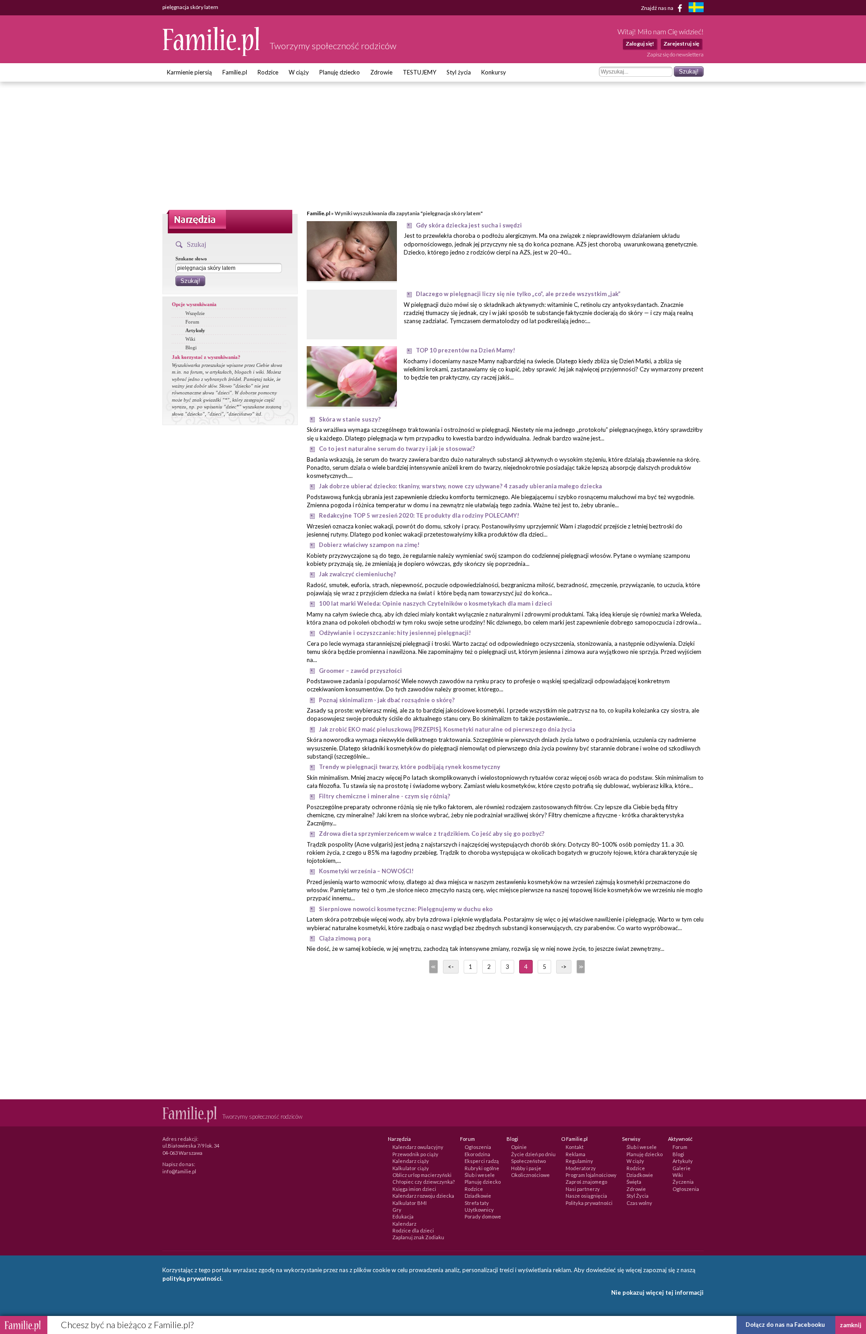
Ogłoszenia (478, 1147)
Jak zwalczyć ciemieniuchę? (357, 574)
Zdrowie (381, 72)
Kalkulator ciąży (410, 1168)
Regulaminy (579, 1161)
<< (432, 966)
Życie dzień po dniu (533, 1154)
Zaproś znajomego (586, 1182)
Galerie (682, 1168)
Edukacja (403, 1216)
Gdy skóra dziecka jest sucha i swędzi (469, 225)
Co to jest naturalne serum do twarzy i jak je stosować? (397, 448)
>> (580, 966)
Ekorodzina (477, 1154)
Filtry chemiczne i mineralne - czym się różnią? (384, 796)
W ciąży (299, 72)
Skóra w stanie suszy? (350, 419)
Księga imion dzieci (414, 1189)
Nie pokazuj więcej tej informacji (657, 1292)
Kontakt (575, 1147)
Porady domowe (483, 1216)
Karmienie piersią (189, 72)
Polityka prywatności (589, 1203)
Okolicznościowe (530, 1175)
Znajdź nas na (657, 7)
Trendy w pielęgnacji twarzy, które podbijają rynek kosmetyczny (409, 766)
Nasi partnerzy (583, 1189)
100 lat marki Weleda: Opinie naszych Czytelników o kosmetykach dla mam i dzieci (435, 603)
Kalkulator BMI (409, 1203)
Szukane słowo (191, 258)
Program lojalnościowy (591, 1175)
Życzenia (683, 1182)
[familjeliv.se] (696, 8)
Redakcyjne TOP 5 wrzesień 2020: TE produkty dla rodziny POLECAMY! (419, 515)
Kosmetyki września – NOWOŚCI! (366, 871)
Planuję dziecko (339, 72)
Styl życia (459, 72)
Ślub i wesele (480, 1175)
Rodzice (268, 72)
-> (564, 966)
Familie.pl (234, 72)
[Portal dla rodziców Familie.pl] (211, 53)
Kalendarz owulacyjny (417, 1147)
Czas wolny (639, 1203)
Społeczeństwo (528, 1161)
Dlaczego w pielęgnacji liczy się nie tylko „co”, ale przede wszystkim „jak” (518, 293)
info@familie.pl (179, 1171)
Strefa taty (477, 1203)
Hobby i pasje (526, 1168)
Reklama (575, 1154)
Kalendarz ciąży (410, 1161)
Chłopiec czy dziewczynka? (423, 1182)
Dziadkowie (478, 1196)
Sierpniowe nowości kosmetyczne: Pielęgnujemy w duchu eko (406, 908)
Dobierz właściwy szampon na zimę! (369, 544)
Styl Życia (637, 1196)
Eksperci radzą (482, 1161)
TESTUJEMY (419, 72)
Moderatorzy (581, 1168)
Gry (396, 1210)
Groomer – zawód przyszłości (360, 670)
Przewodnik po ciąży (415, 1154)
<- (451, 966)
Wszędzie (195, 313)
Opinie (519, 1147)
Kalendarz (404, 1224)
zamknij (850, 1325)
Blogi (191, 347)
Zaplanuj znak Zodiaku (418, 1237)
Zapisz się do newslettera (675, 54)
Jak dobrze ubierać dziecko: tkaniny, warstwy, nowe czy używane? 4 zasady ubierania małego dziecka (460, 486)
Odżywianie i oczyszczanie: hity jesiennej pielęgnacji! (395, 632)
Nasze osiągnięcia (586, 1196)
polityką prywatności (191, 1278)
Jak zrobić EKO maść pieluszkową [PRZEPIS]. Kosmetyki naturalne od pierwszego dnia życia (447, 729)
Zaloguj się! (640, 43)
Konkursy (493, 72)
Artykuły (195, 330)
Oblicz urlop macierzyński (421, 1175)
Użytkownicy (479, 1210)
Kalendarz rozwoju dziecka (423, 1196)
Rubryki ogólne (482, 1168)
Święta (633, 1182)
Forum (192, 321)
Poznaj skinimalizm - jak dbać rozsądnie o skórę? (387, 700)
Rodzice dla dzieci (413, 1230)
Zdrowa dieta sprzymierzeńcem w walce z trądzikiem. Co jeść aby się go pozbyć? (431, 833)
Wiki (190, 339)
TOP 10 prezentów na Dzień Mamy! (465, 350)
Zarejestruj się (681, 43)
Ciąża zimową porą (345, 938)
